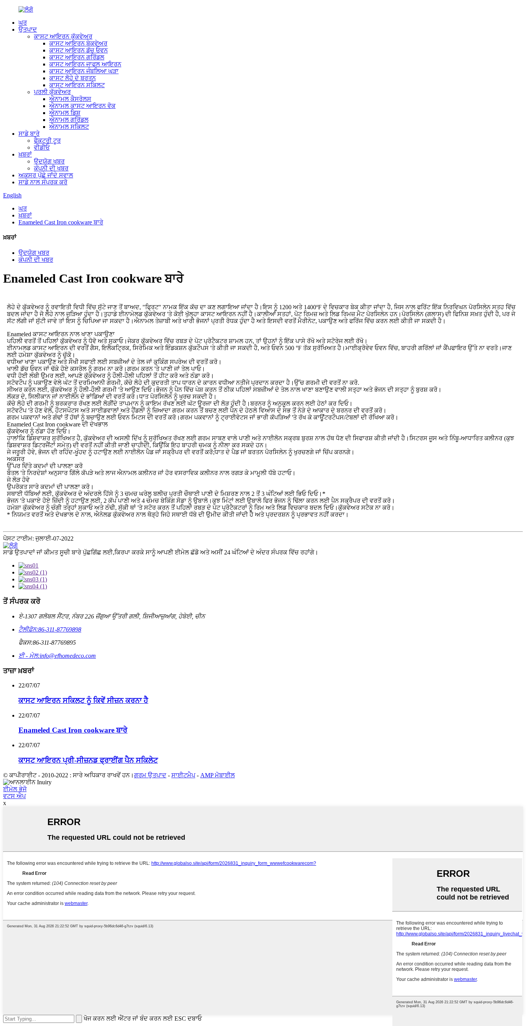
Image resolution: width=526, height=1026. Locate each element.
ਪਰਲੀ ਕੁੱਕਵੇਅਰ (52, 92)
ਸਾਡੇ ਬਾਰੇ (29, 133)
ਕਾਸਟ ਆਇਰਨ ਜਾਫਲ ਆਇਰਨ (85, 64)
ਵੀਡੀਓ (42, 147)
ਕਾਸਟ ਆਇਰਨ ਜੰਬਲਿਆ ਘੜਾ (84, 71)
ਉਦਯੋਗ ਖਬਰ (49, 161)
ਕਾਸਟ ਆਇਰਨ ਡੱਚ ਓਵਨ (78, 50)
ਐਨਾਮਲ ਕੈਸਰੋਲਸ (70, 99)
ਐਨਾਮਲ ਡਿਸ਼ (64, 113)
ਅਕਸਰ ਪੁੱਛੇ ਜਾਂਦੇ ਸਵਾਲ (45, 175)
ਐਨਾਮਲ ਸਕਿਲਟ (69, 126)
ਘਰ (22, 22)
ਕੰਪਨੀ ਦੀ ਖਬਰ (51, 168)
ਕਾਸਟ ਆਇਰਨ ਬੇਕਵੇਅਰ (78, 43)
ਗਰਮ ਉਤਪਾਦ (150, 775)
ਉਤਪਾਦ (27, 29)
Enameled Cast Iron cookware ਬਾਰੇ (60, 222)
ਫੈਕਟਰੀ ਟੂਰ (47, 140)
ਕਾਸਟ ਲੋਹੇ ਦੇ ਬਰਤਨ (72, 78)
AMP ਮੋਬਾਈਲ (217, 775)
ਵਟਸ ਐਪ (14, 796)
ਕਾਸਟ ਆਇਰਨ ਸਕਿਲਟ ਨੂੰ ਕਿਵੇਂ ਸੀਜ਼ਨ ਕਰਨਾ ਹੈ (83, 700)
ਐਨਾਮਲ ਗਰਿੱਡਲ (69, 119)
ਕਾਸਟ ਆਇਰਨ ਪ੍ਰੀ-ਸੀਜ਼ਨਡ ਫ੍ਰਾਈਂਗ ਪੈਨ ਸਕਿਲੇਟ (88, 760)
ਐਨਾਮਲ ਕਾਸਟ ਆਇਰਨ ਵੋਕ (82, 106)
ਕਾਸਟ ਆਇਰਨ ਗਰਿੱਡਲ (76, 57)
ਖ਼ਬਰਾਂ (25, 154)
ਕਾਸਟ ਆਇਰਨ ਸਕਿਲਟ (77, 85)
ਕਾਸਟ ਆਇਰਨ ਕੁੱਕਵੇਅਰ (63, 36)
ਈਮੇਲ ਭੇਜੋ (15, 789)
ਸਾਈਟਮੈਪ (183, 775)
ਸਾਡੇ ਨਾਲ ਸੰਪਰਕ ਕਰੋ (42, 182)
